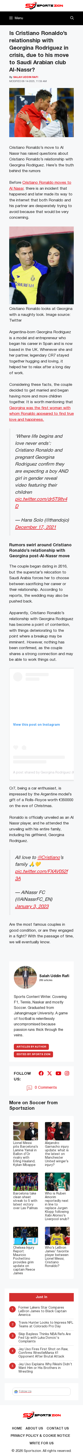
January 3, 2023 (31, 906)
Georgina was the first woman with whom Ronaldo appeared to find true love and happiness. (41, 413)
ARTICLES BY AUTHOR (31, 1047)
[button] (72, 18)
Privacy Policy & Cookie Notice (40, 1436)
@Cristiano (48, 858)
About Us (34, 1428)
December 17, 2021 (35, 527)
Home (17, 1428)
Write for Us (42, 1443)
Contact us (58, 1428)
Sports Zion (33, 1054)
